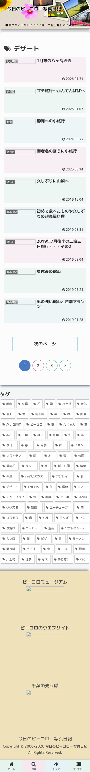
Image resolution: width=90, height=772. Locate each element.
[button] (80, 704)
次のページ (45, 344)
